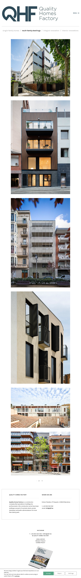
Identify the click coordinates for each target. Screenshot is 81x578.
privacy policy (41, 541)
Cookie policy (40, 542)
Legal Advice (40, 539)
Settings (71, 573)
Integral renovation (51, 31)
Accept (48, 573)
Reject (59, 573)
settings (17, 576)
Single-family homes (11, 31)
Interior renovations (70, 31)
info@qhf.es (49, 508)
